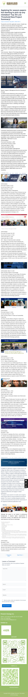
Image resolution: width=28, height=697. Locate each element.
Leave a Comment (5, 21)
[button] (25, 3)
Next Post (20, 555)
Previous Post (8, 555)
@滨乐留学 (14, 636)
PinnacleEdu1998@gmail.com (10, 619)
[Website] (14, 595)
